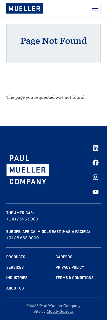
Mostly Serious (59, 312)
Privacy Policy (70, 267)
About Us (15, 288)
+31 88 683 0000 (22, 237)
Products (15, 257)
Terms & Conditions (74, 277)
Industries (17, 277)
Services (15, 267)
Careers (64, 257)
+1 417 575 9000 (22, 219)
